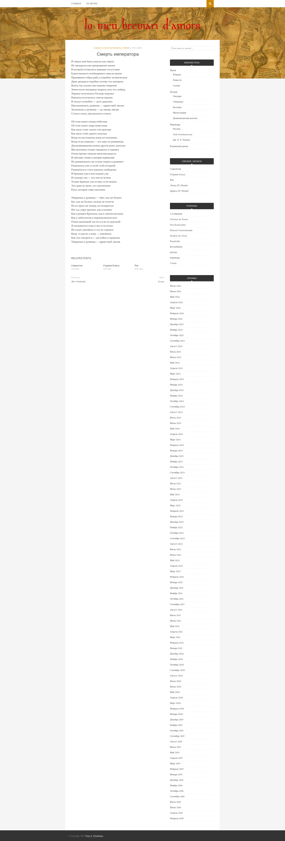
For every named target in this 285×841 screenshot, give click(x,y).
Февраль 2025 (177, 379)
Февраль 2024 (177, 445)
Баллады (177, 107)
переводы (175, 257)
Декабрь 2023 (176, 456)
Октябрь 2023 (177, 467)
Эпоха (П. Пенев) (179, 185)
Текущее (177, 96)
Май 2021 (174, 626)
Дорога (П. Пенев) (179, 191)
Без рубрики (176, 246)
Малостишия (179, 112)
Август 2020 (176, 675)
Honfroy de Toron (178, 235)
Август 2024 (176, 412)
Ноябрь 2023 (176, 461)
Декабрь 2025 (177, 324)
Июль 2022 (175, 549)
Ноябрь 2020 (176, 659)
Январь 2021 (176, 648)
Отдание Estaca (111, 265)
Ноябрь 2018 (176, 785)
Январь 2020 (176, 714)
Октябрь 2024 (177, 401)
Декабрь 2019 (176, 719)
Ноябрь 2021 (176, 593)
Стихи (125, 48)
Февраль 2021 (177, 642)
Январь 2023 (176, 516)
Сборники (178, 101)
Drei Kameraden (178, 224)
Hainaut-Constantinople (107, 48)
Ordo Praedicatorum (182, 134)
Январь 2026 (176, 318)
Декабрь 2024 (177, 390)
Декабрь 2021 (176, 588)
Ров (136, 265)
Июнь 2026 (175, 291)
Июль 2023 (175, 483)
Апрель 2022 (176, 566)
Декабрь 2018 (176, 780)
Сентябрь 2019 (177, 736)
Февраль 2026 (177, 313)
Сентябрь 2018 (177, 796)
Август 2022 (176, 544)
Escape (161, 281)
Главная (76, 3)
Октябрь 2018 (176, 791)
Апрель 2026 (176, 302)
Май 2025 (175, 362)
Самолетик (77, 265)
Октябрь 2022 (177, 533)
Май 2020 (175, 692)
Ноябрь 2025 (176, 329)
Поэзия (173, 92)
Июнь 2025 (175, 357)
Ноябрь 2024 (176, 395)
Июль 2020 (175, 681)
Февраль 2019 (177, 769)
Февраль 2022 (177, 577)
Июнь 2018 (175, 807)
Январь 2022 (176, 582)
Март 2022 (175, 571)
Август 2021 (176, 609)
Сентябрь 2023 (177, 472)
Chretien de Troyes (179, 219)
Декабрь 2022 (177, 522)
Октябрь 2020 (177, 664)
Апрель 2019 (176, 758)
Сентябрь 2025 (177, 340)
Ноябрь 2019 (176, 725)
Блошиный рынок (179, 146)
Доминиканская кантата (185, 118)
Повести (177, 80)
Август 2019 (176, 741)
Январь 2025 (176, 384)
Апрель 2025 (176, 368)
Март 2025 (175, 373)
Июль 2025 (175, 351)
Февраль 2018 (177, 818)
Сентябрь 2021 (177, 604)
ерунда (173, 252)
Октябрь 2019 (176, 730)
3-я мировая (176, 213)
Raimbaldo (175, 241)
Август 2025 (176, 346)
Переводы (175, 124)
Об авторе (92, 3)
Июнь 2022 (175, 555)
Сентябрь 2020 (177, 670)
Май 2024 (175, 428)
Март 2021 (175, 637)
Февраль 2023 (177, 511)
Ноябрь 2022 (176, 527)
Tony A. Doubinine (94, 836)
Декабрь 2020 (177, 653)
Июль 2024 (175, 417)
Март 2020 (175, 703)
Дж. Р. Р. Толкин (181, 140)
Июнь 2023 (175, 489)
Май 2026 (175, 297)
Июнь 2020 (175, 686)
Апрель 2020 (176, 697)
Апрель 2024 (176, 434)
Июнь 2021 (175, 620)
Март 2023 (175, 505)
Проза (173, 70)
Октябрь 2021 (176, 598)
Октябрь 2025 (177, 335)
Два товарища (78, 281)
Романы (177, 74)
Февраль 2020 (177, 708)
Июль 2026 (175, 286)
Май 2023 (175, 494)
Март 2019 (175, 763)
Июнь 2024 (175, 423)
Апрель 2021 (176, 631)
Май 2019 (174, 752)
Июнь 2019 (175, 747)
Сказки (176, 85)
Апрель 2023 (176, 500)
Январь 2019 (176, 774)
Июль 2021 (175, 615)
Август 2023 (176, 478)
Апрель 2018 (176, 813)
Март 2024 (175, 439)
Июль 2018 (175, 802)
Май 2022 (175, 560)
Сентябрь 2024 (177, 406)
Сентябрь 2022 (177, 538)
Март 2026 (175, 308)
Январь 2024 (176, 450)
